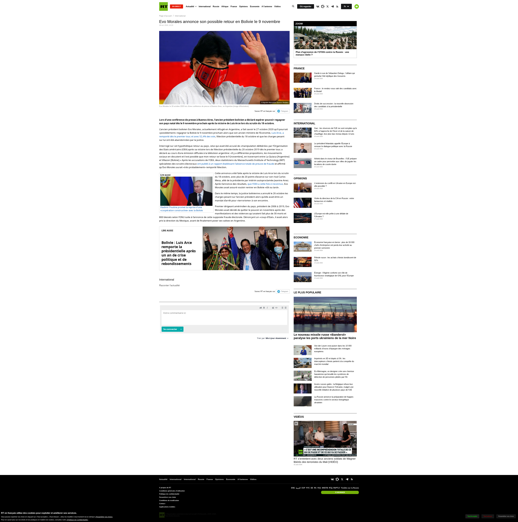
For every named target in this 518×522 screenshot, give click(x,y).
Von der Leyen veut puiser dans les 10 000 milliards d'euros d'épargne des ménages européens (333, 349)
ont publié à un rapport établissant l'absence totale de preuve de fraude (235, 163)
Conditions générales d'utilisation (172, 491)
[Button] (357, 6)
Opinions (243, 6)
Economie (254, 6)
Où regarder (305, 6)
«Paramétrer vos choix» (104, 517)
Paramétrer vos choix (167, 497)
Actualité (190, 6)
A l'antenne (267, 6)
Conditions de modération (169, 500)
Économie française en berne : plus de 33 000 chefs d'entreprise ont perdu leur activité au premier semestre (334, 245)
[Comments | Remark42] (224, 323)
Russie (216, 6)
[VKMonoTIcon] (318, 6)
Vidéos (277, 6)
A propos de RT (165, 488)
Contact (162, 504)
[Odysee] (323, 6)
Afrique (224, 6)
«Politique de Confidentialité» (77, 520)
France (234, 6)
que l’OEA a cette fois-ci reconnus (265, 183)
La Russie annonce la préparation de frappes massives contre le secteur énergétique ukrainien (333, 400)
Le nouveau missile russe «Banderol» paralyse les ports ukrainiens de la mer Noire (325, 336)
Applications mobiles (167, 507)
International (205, 6)
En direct (176, 6)
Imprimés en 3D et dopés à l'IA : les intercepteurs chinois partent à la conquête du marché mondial (334, 361)
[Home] (163, 6)
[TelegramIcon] (332, 6)
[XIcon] (327, 6)
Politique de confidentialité (169, 494)
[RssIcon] (337, 6)
